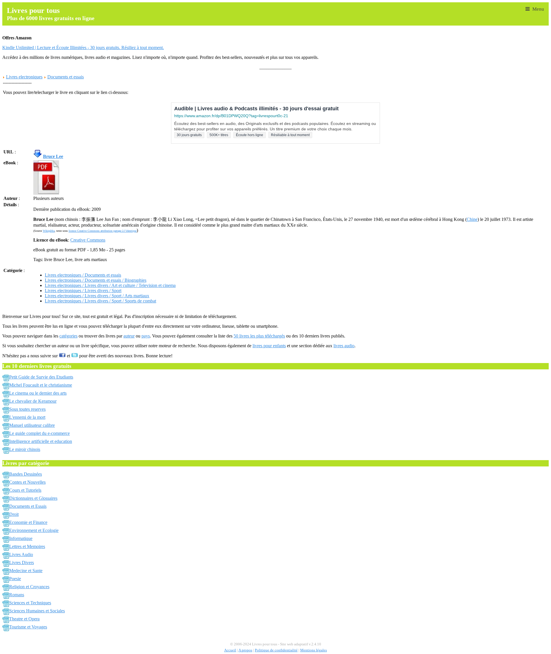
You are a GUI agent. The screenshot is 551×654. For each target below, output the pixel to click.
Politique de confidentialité (276, 650)
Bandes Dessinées (25, 474)
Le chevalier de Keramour (33, 401)
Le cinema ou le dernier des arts (38, 393)
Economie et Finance (28, 522)
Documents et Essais (27, 506)
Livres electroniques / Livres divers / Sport (83, 290)
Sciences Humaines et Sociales (37, 610)
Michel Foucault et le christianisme (40, 385)
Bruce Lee (53, 156)
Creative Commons (87, 240)
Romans (16, 594)
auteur (129, 335)
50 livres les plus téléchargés (259, 335)
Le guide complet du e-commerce (39, 433)
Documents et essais (65, 76)
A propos (245, 650)
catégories (68, 335)
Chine (472, 219)
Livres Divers (21, 562)
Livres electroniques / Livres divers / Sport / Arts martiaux (97, 295)
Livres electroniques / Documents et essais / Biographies (95, 280)
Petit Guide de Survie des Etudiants (41, 377)
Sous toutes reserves (27, 409)
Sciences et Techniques (30, 602)
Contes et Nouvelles (27, 482)
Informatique (20, 538)
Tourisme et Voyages (28, 626)
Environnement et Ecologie (34, 530)
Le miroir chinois (24, 449)
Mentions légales (313, 650)
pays (145, 335)
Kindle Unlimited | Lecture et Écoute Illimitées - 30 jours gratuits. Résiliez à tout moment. (83, 47)
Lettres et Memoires (27, 546)
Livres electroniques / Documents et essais (83, 275)
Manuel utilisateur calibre (32, 425)
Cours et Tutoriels (25, 490)
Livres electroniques (24, 76)
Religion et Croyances (29, 586)
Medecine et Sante (25, 570)
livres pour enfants (269, 345)
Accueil (230, 650)
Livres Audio (21, 554)
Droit (14, 514)
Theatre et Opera (24, 618)
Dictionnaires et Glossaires (33, 498)
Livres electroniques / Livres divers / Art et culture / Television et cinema (110, 285)
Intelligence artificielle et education (40, 441)
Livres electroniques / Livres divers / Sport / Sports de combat (100, 300)
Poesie (15, 578)
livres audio (343, 345)
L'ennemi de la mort (27, 417)
